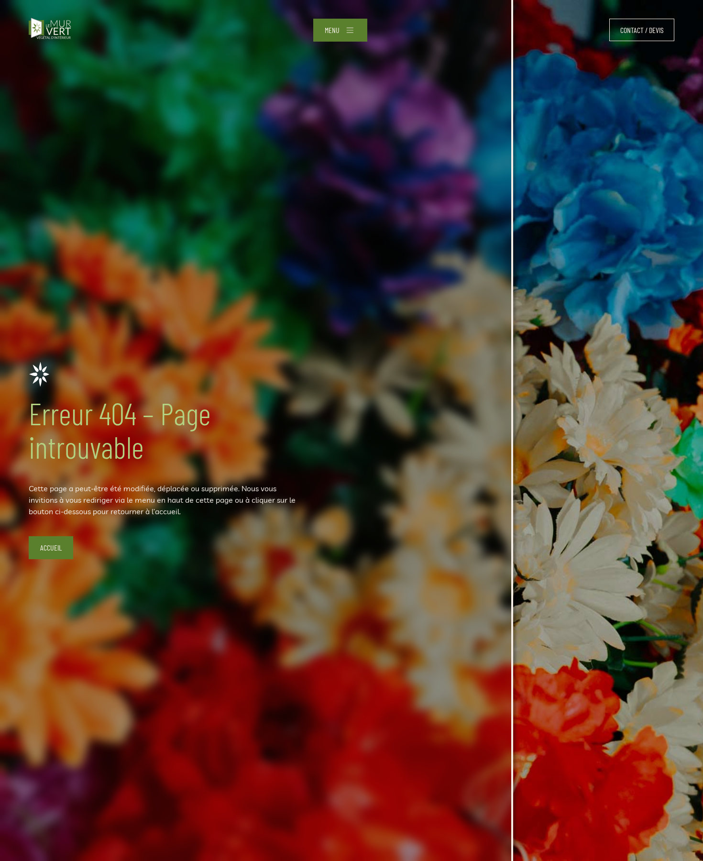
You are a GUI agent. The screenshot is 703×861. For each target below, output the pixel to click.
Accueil (51, 547)
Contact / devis (642, 29)
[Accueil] (50, 30)
